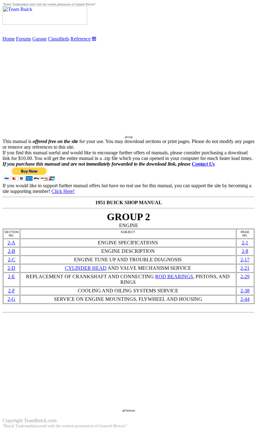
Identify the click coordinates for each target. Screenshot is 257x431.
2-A (11, 242)
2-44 (244, 299)
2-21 (244, 268)
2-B (11, 251)
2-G (11, 299)
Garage (39, 38)
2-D (11, 268)
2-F (11, 290)
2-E (11, 276)
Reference (81, 38)
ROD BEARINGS (174, 276)
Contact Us (203, 164)
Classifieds (58, 38)
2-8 (245, 251)
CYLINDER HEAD (86, 268)
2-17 (244, 259)
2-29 (244, 276)
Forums (23, 38)
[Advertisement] (128, 86)
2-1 (245, 242)
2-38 (244, 290)
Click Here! (63, 191)
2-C (11, 259)
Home (9, 38)
